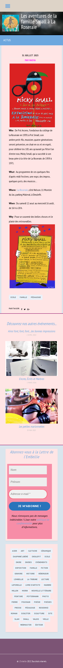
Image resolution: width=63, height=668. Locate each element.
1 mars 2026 (31, 382)
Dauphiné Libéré (20, 556)
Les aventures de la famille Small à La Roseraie (39, 21)
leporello (17, 585)
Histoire (30, 573)
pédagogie (36, 297)
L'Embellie (18, 579)
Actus (7, 40)
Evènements (41, 562)
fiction (44, 568)
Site (50, 613)
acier (14, 551)
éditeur (39, 625)
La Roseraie (22, 190)
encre (18, 562)
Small (26, 619)
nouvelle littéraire (41, 591)
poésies (48, 602)
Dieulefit (36, 556)
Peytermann (32, 596)
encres (28, 562)
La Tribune (32, 579)
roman (14, 613)
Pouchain (26, 602)
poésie (37, 602)
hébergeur (43, 573)
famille (23, 297)
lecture (45, 579)
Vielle (46, 619)
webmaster (25, 625)
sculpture (39, 613)
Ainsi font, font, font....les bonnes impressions (31, 331)
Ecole (13, 297)
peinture (18, 596)
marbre (47, 585)
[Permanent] (31, 375)
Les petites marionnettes (31, 426)
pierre (15, 602)
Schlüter (25, 613)
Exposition (20, 568)
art (22, 551)
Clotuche (32, 551)
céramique (46, 551)
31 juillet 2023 (30, 55)
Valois (36, 619)
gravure (19, 573)
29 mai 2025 (31, 430)
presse (18, 608)
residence (43, 608)
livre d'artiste (33, 585)
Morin (25, 591)
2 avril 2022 (31, 335)
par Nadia (30, 60)
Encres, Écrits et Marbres (31, 379)
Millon (15, 591)
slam (16, 619)
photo (45, 596)
